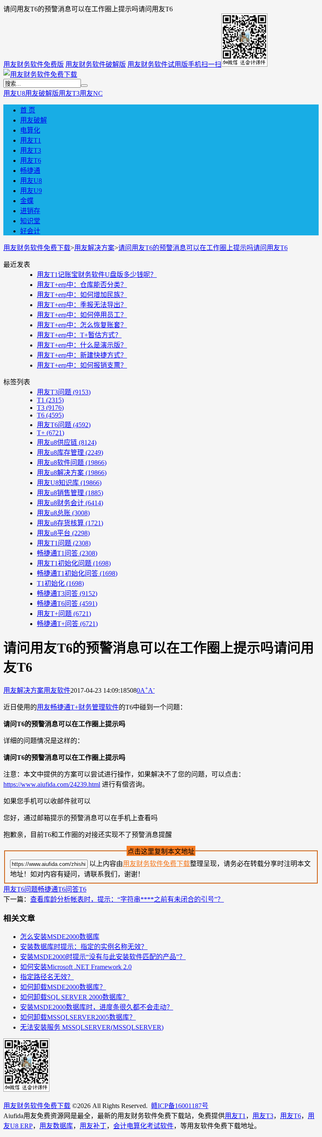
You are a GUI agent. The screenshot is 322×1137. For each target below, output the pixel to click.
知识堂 (30, 220)
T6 (50, 415)
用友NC (91, 93)
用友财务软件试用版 (157, 64)
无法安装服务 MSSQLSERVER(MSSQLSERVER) (92, 1027)
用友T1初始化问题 (74, 563)
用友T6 (30, 160)
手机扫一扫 (204, 64)
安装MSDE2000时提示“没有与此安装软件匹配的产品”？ (103, 956)
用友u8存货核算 (70, 523)
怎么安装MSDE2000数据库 (59, 936)
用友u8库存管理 (70, 452)
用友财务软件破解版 (95, 64)
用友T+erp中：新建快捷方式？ (82, 355)
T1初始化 (60, 583)
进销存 (30, 210)
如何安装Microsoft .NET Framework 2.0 (76, 966)
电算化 (30, 130)
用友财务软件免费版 (33, 64)
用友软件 (57, 690)
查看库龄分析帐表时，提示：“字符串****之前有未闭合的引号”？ (127, 899)
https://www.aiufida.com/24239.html (51, 784)
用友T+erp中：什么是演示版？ (82, 345)
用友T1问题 (64, 543)
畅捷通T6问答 (67, 603)
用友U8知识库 (69, 482)
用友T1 (30, 140)
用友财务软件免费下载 (36, 247)
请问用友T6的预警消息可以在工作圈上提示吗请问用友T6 (203, 247)
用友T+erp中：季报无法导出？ (82, 304)
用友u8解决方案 (71, 472)
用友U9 (31, 190)
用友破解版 (42, 93)
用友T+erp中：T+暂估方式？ (79, 335)
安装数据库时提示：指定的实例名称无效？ (84, 946)
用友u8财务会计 (70, 502)
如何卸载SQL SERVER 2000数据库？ (74, 997)
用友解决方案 (94, 247)
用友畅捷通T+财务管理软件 (78, 707)
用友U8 (14, 93)
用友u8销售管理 (70, 492)
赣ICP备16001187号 (179, 1105)
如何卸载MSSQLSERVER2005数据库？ (78, 1017)
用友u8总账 (63, 512)
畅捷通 (30, 170)
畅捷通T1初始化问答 (77, 573)
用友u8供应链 (66, 442)
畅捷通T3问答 (67, 593)
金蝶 (27, 200)
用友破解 (33, 120)
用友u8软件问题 (71, 462)
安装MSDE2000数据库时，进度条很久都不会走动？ (96, 1007)
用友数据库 (56, 1125)
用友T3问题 (64, 392)
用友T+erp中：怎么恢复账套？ (82, 325)
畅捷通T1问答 (67, 553)
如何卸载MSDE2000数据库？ (63, 987)
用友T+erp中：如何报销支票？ (82, 365)
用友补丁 (93, 1125)
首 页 (27, 110)
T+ (50, 432)
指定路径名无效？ (47, 977)
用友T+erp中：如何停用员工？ (82, 314)
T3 (50, 407)
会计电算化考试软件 (143, 1125)
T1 (50, 400)
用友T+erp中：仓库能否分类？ (82, 284)
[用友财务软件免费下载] (40, 74)
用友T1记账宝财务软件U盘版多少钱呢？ (97, 274)
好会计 (30, 231)
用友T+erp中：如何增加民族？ (82, 294)
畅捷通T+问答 (67, 623)
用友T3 (69, 93)
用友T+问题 (64, 613)
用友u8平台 (63, 533)
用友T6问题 (64, 424)
